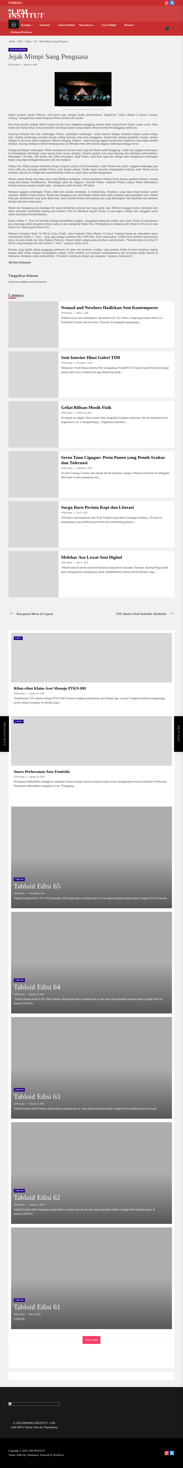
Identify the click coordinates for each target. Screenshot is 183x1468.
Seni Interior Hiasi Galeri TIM (90, 357)
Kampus (26, 25)
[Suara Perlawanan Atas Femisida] (91, 741)
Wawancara (86, 25)
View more (91, 1339)
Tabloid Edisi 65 (37, 886)
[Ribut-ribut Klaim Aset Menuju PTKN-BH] (91, 657)
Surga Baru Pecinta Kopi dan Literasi (97, 507)
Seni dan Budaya (18, 50)
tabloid (19, 879)
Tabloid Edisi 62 (37, 1197)
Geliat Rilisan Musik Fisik (86, 407)
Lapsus (18, 721)
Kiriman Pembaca (21, 32)
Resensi (128, 25)
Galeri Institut (66, 25)
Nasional (44, 25)
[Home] (13, 25)
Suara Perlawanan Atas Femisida (42, 771)
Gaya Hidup (109, 25)
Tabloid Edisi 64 (37, 987)
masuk (24, 281)
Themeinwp (50, 1427)
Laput (18, 638)
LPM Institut (13, 64)
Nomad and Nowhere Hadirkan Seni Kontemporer (109, 307)
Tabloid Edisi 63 (37, 1096)
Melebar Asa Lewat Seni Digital (91, 557)
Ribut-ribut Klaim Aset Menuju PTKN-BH (50, 688)
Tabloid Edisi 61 (37, 1307)
